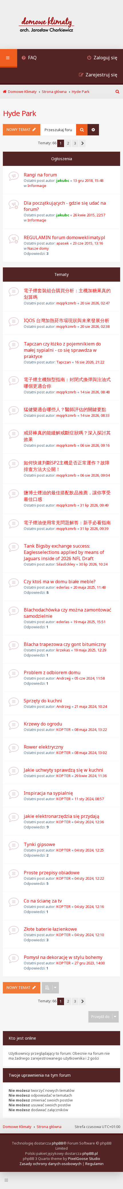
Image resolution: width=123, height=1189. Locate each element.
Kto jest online (22, 1038)
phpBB (57, 1143)
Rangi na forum (40, 175)
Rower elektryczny (43, 747)
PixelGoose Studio (84, 1158)
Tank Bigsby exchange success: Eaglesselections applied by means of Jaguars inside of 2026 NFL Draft (64, 552)
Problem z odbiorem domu (52, 672)
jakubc (62, 180)
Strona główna (49, 1126)
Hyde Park (19, 113)
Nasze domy (38, 248)
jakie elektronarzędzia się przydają (61, 816)
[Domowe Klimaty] (61, 25)
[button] (82, 143)
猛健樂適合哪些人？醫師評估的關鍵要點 (65, 409)
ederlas (63, 587)
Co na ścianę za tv (43, 901)
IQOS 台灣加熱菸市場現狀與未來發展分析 (66, 320)
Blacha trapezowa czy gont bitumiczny (65, 644)
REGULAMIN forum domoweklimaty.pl (64, 237)
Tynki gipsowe (39, 844)
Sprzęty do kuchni (43, 701)
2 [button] (68, 143)
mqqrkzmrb (66, 303)
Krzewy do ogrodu (43, 724)
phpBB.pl (90, 1153)
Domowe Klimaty (17, 1126)
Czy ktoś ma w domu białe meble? (60, 581)
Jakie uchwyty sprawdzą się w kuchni (63, 770)
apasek (62, 243)
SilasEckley (65, 564)
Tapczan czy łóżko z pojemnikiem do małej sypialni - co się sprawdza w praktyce (62, 350)
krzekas (63, 650)
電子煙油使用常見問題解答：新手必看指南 (67, 522)
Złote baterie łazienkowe (50, 929)
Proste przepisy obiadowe (52, 872)
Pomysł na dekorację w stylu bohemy (63, 957)
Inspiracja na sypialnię (48, 793)
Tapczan (63, 362)
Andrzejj (63, 678)
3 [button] (75, 143)
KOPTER (63, 729)
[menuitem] (29, 58)
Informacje (36, 185)
